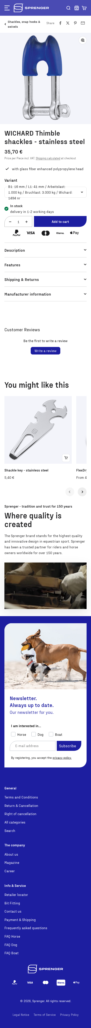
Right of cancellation (20, 814)
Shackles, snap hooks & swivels (24, 24)
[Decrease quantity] (10, 221)
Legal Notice (21, 1014)
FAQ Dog (10, 944)
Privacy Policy (69, 1014)
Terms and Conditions (21, 797)
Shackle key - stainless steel (26, 470)
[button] (84, 8)
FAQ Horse (12, 936)
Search (9, 830)
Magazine (11, 862)
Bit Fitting (12, 903)
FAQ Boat (11, 953)
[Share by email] (83, 23)
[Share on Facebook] (60, 23)
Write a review (45, 351)
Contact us (12, 911)
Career (9, 871)
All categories (14, 822)
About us (11, 854)
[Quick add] (66, 458)
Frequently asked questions (25, 928)
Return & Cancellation (21, 805)
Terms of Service (45, 1014)
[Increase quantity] (26, 221)
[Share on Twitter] (68, 23)
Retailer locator (16, 894)
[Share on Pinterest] (75, 23)
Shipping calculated (48, 158)
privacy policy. (62, 757)
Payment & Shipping (20, 919)
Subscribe (67, 745)
